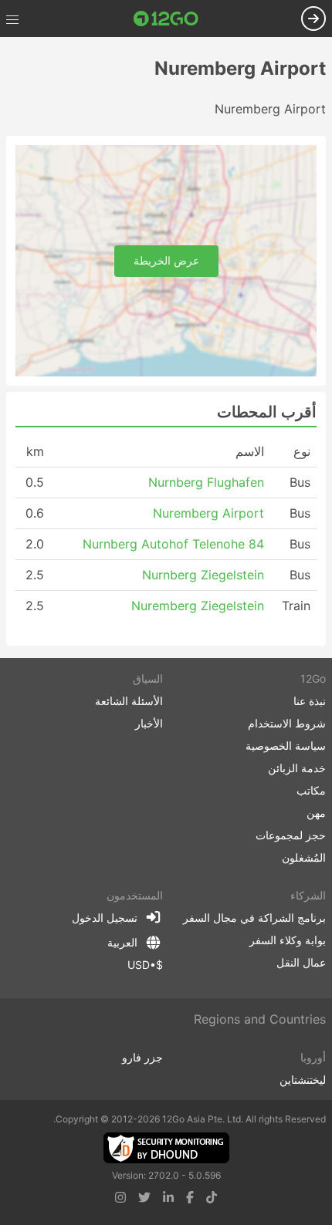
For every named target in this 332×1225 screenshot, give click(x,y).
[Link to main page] (166, 18)
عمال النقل (301, 962)
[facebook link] (190, 1197)
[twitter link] (144, 1197)
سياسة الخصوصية (286, 745)
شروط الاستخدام (287, 723)
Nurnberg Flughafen (206, 482)
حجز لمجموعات (291, 835)
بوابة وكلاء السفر (287, 940)
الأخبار (149, 723)
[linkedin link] (168, 1197)
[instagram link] (120, 1197)
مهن (316, 812)
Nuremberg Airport (208, 513)
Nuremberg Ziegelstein (197, 605)
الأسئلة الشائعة (129, 700)
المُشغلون (304, 857)
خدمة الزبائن (297, 767)
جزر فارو (142, 1057)
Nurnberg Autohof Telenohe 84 (173, 544)
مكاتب (311, 790)
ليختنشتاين (302, 1079)
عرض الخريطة (166, 260)
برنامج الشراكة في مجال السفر (254, 917)
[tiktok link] (211, 1197)
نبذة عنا (309, 700)
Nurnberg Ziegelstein (203, 574)
